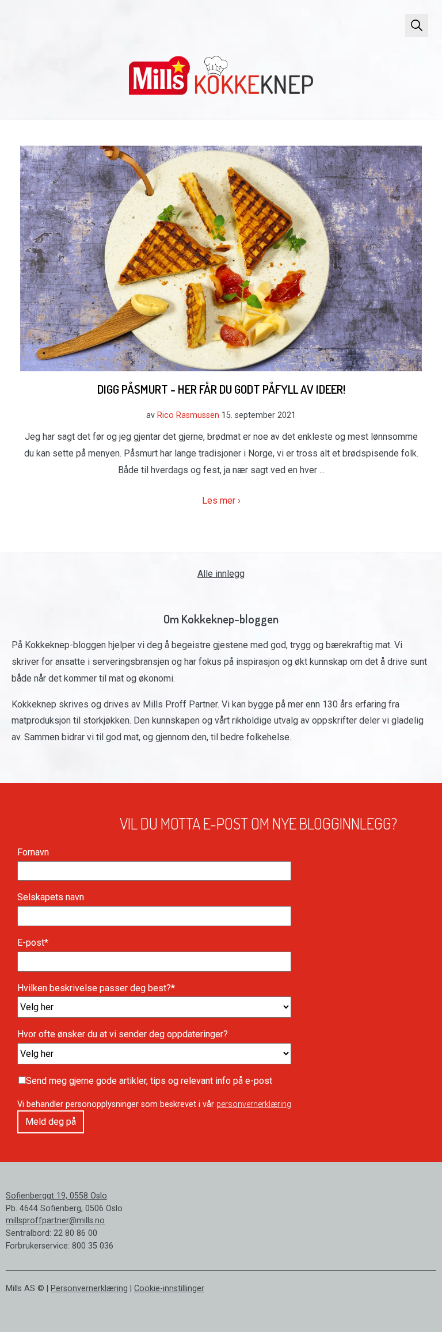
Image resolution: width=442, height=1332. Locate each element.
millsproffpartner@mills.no (55, 1221)
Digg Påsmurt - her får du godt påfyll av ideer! (221, 389)
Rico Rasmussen (188, 415)
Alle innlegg (221, 573)
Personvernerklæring (89, 1288)
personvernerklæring (253, 1104)
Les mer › (221, 500)
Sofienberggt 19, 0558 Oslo (56, 1196)
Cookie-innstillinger (169, 1288)
